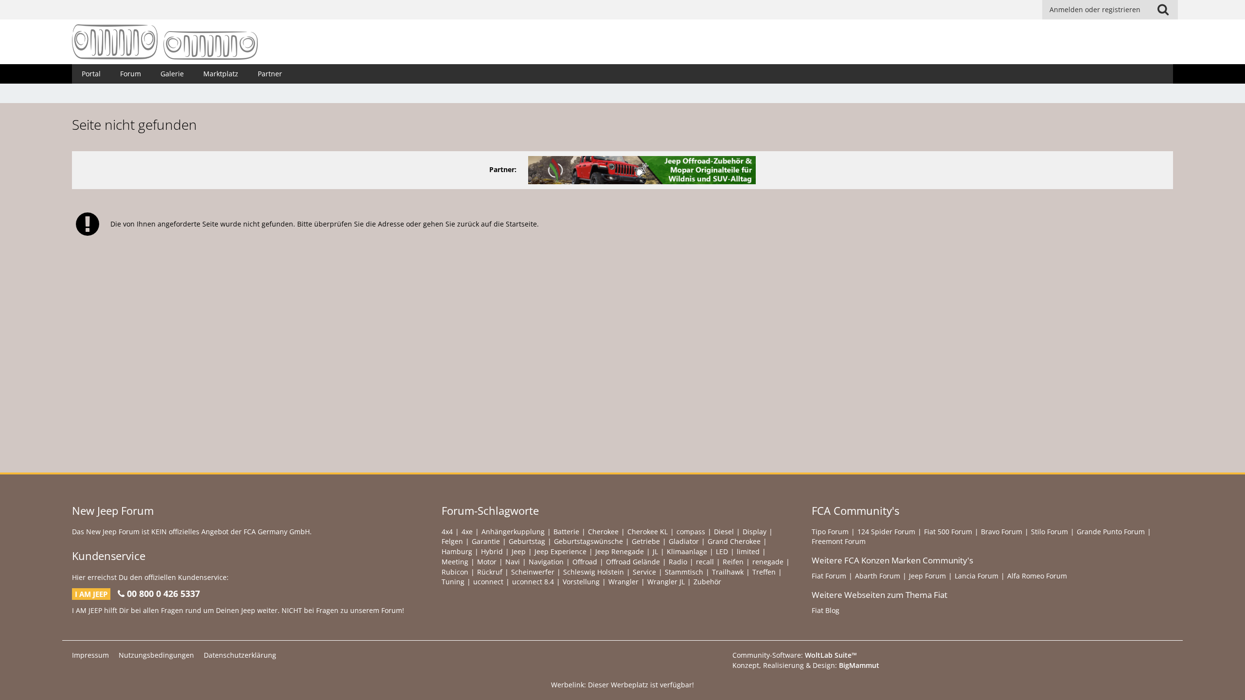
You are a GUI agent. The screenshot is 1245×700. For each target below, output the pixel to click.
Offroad (584, 561)
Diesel (724, 531)
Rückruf (489, 572)
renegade (767, 561)
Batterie (566, 531)
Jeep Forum (927, 575)
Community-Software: (794, 655)
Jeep (519, 551)
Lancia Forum (976, 575)
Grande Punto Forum (1111, 531)
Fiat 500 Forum (948, 531)
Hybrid (492, 551)
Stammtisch (684, 572)
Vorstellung (581, 581)
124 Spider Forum (886, 531)
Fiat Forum (829, 575)
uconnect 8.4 (533, 581)
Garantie (486, 541)
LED (722, 551)
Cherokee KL (647, 531)
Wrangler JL (666, 581)
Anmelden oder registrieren (1094, 9)
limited (748, 551)
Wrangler (623, 581)
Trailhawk (728, 572)
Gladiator (684, 541)
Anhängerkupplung (513, 531)
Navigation (546, 561)
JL (655, 551)
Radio (678, 561)
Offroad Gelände (633, 561)
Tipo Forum (830, 531)
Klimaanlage (687, 551)
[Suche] (1163, 9)
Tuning (453, 581)
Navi (512, 561)
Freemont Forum (839, 541)
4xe (467, 531)
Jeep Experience (560, 551)
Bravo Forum (1001, 531)
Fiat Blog (825, 610)
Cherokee (603, 531)
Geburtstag (527, 541)
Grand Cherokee (734, 541)
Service (644, 572)
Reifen (733, 561)
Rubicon (455, 572)
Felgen (452, 541)
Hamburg (457, 551)
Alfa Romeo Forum (1037, 575)
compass (690, 531)
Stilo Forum (1049, 531)
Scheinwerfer (532, 572)
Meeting (455, 561)
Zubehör (707, 581)
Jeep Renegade (619, 551)
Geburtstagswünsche (588, 541)
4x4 (447, 531)
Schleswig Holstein (593, 572)
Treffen (764, 572)
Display (754, 531)
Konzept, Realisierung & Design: (805, 665)
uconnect (488, 581)
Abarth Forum (877, 575)
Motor (487, 561)
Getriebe (646, 541)
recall (705, 561)
